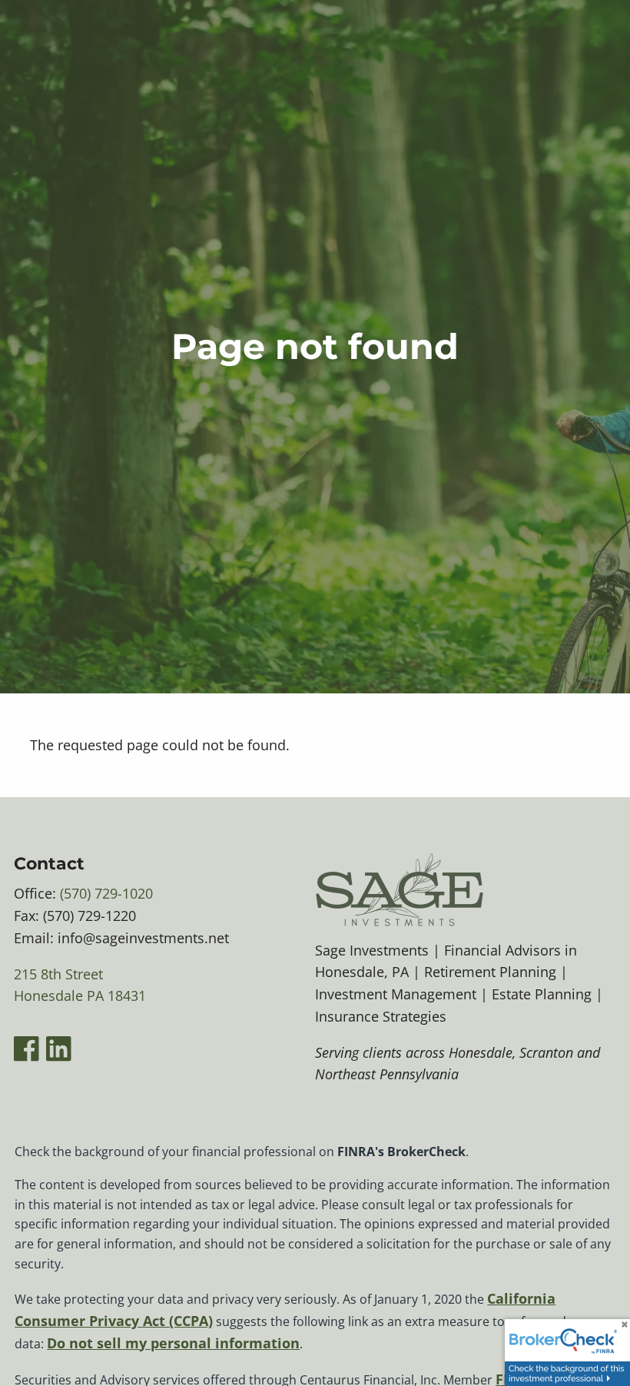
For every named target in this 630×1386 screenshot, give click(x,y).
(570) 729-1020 (106, 893)
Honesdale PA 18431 (80, 995)
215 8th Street (58, 974)
